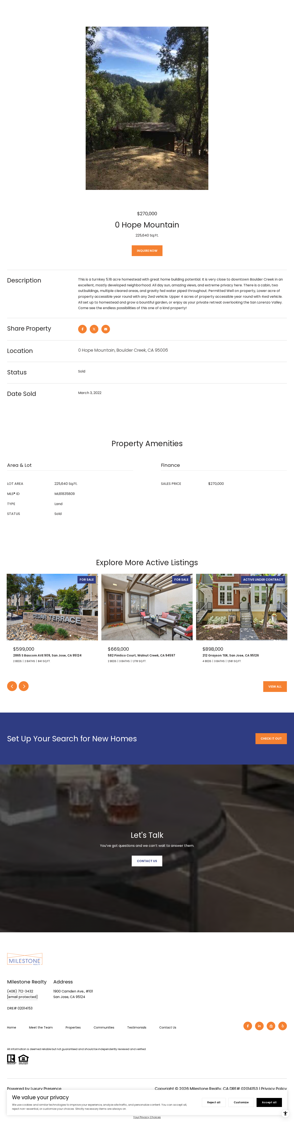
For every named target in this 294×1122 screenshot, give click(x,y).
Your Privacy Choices (147, 1117)
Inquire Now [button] (147, 251)
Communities (104, 1027)
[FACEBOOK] (247, 1026)
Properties (73, 1027)
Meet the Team (41, 1027)
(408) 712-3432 (20, 991)
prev (12, 686)
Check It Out (271, 738)
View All (275, 686)
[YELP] (282, 1026)
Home (11, 1027)
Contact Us (167, 1027)
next (24, 686)
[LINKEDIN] (259, 1026)
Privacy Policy (274, 1088)
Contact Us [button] (147, 861)
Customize (241, 1102)
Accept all (269, 1102)
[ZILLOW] (271, 1026)
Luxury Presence (46, 1088)
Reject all (213, 1102)
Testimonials (136, 1027)
